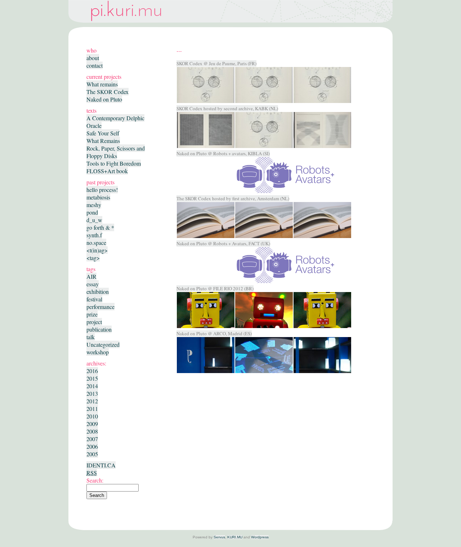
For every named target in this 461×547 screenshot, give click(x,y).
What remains (102, 84)
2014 (92, 386)
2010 (92, 416)
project (94, 322)
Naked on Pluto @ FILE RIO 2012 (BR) (215, 288)
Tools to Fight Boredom (113, 163)
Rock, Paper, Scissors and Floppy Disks (115, 152)
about (92, 58)
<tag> (93, 257)
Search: (94, 480)
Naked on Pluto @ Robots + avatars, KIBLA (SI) (223, 153)
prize (92, 314)
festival (94, 299)
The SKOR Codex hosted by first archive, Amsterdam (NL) (232, 198)
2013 (92, 393)
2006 (92, 446)
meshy (93, 205)
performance (100, 306)
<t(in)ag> (97, 250)
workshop (97, 352)
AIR (91, 276)
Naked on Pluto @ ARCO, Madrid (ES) (214, 333)
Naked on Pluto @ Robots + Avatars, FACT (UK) (223, 243)
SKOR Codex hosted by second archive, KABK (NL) (227, 108)
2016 (92, 371)
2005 (92, 454)
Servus (219, 537)
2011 (92, 408)
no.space (96, 242)
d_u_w (94, 220)
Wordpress (260, 537)
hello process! (102, 189)
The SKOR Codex (107, 91)
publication (99, 329)
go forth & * (100, 227)
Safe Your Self (102, 133)
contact (94, 65)
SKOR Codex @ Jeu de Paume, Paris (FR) (216, 63)
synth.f (94, 235)
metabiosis (98, 197)
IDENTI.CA (101, 465)
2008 (92, 431)
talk (90, 337)
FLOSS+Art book (107, 171)
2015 (92, 378)
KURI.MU (234, 537)
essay (92, 284)
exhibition (97, 291)
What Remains (103, 140)
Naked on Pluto (104, 99)
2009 (92, 423)
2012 (92, 401)
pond (92, 212)
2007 (92, 439)
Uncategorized (103, 344)
